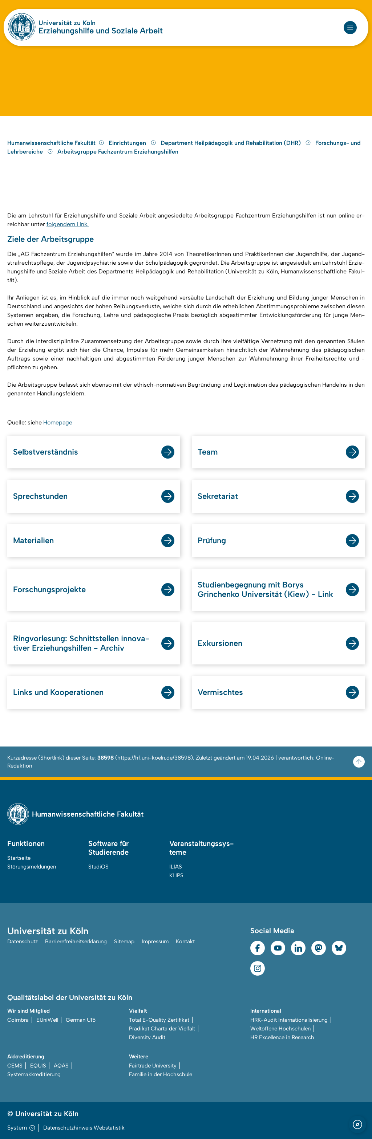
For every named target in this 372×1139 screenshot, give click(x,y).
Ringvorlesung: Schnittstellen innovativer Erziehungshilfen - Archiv (81, 643)
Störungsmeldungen (31, 866)
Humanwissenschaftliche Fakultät (51, 142)
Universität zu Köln (67, 23)
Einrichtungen (128, 142)
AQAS (61, 1065)
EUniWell (47, 1020)
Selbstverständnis (45, 452)
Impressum (155, 941)
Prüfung (212, 540)
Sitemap (124, 941)
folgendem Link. (67, 224)
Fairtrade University (153, 1065)
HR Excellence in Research (282, 1037)
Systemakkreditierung (34, 1074)
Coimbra (18, 1020)
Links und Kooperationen (58, 692)
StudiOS (98, 866)
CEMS (15, 1065)
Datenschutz (22, 941)
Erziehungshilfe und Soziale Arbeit (101, 31)
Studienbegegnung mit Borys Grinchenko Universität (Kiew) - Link (265, 589)
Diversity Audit (147, 1037)
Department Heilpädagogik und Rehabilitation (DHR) (231, 142)
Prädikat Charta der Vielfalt (162, 1028)
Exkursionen (220, 643)
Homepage (57, 422)
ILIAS (175, 866)
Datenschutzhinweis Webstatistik (84, 1127)
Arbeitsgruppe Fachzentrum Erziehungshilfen (117, 151)
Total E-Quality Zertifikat (159, 1020)
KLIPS (176, 875)
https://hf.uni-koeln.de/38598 (154, 757)
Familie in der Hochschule (160, 1074)
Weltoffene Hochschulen (280, 1028)
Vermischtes (220, 692)
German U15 (81, 1020)
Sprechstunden (40, 496)
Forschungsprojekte (49, 589)
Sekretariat (218, 496)
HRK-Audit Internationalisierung (289, 1020)
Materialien (33, 540)
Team (208, 452)
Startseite (19, 858)
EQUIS (38, 1065)
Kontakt (185, 941)
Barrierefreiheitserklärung (76, 941)
